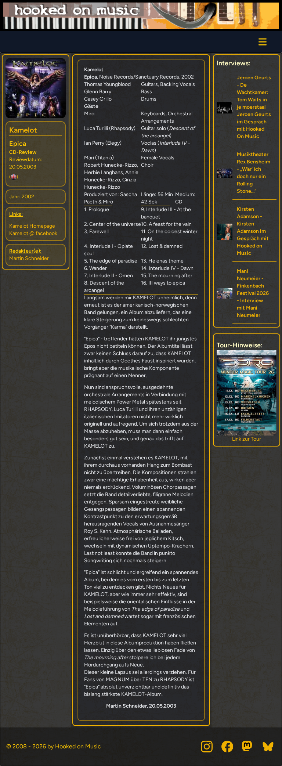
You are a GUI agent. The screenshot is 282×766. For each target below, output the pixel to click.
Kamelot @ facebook (33, 233)
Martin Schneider (29, 258)
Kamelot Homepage (32, 226)
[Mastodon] (248, 746)
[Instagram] (206, 746)
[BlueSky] (268, 746)
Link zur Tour (246, 439)
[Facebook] (227, 746)
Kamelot (23, 130)
